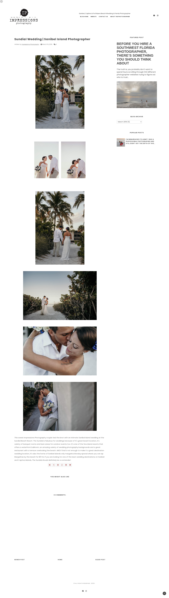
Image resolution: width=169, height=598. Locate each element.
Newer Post (19, 560)
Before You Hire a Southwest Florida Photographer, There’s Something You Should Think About (136, 53)
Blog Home (84, 16)
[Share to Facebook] (50, 465)
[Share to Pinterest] (70, 465)
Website (93, 16)
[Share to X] (54, 465)
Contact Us (103, 16)
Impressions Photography (30, 44)
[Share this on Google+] (58, 465)
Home (60, 560)
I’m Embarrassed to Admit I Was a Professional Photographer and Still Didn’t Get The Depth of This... (140, 141)
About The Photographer (120, 16)
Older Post (100, 560)
